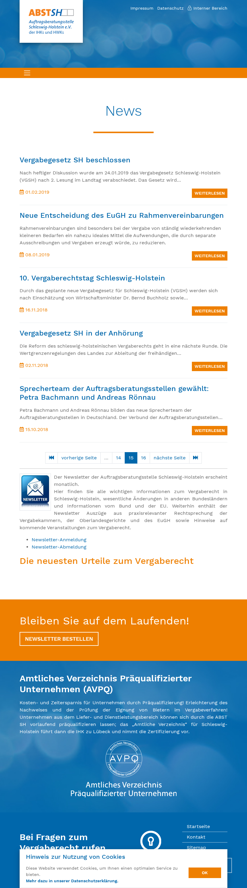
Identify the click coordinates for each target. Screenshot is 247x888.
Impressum (141, 8)
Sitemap (196, 847)
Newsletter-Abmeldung (59, 547)
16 (143, 458)
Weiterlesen (210, 193)
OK (205, 872)
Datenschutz (170, 8)
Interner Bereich (209, 8)
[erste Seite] (51, 458)
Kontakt (196, 837)
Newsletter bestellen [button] (59, 639)
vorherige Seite (79, 458)
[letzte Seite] (195, 458)
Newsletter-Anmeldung (59, 539)
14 (118, 458)
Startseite (198, 826)
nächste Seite (170, 458)
